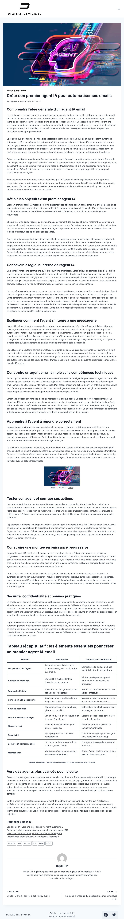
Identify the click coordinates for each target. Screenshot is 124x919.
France (27, 843)
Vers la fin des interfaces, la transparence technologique (34, 833)
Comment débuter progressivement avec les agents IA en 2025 (37, 830)
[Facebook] (106, 915)
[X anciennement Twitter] (114, 915)
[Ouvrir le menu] (119, 9)
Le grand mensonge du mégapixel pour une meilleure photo (91, 896)
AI (19, 843)
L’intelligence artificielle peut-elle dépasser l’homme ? (33, 836)
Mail (41, 843)
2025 (9, 91)
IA (34, 843)
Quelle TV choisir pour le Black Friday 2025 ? (28, 894)
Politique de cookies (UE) (62, 913)
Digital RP (13, 101)
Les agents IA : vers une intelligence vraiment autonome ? (35, 827)
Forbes (70, 488)
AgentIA (11, 843)
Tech (48, 843)
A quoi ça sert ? (19, 91)
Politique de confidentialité (62, 916)
